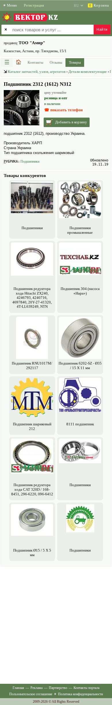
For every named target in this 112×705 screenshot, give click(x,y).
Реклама (36, 688)
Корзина (99, 5)
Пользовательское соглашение (30, 694)
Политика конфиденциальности (80, 694)
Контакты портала (86, 688)
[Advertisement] (56, 624)
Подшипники (29, 161)
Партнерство (58, 688)
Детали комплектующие (87, 71)
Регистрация (34, 5)
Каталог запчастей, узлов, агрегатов (36, 71)
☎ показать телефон (63, 110)
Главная (18, 688)
